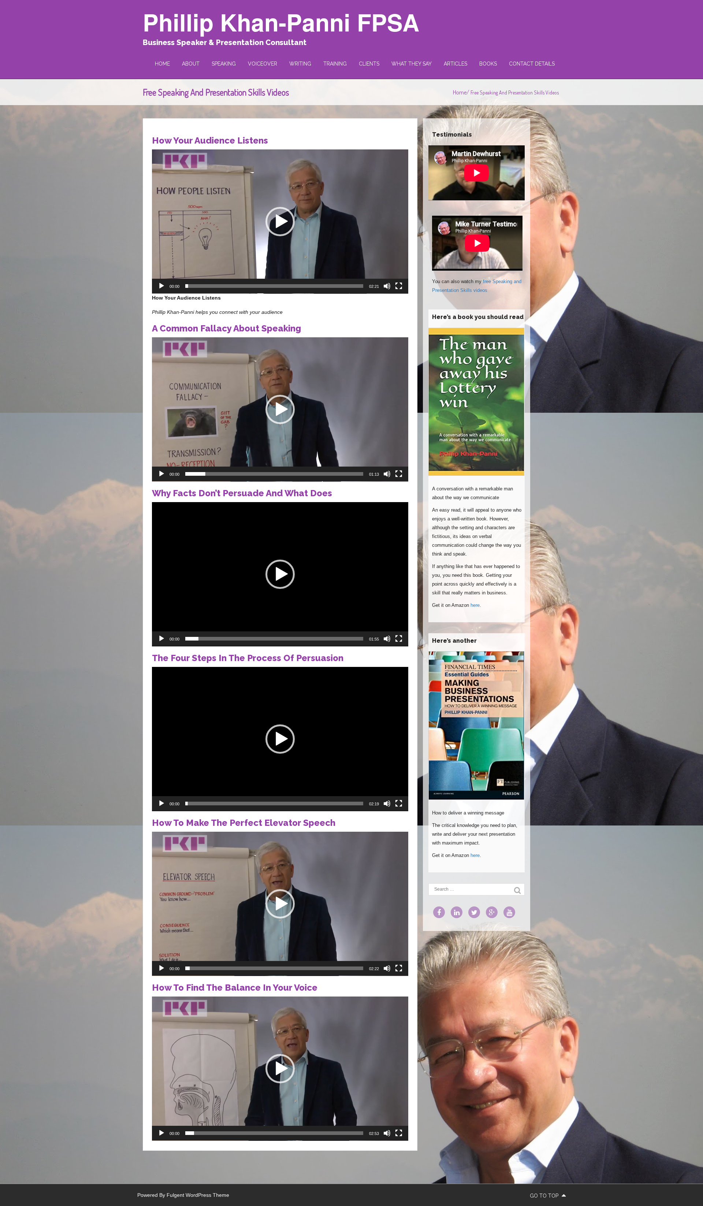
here (475, 605)
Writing (300, 64)
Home (162, 64)
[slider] (274, 286)
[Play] (161, 286)
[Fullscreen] (398, 286)
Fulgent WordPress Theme (198, 1195)
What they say (411, 64)
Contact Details (532, 64)
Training (335, 64)
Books (488, 64)
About (191, 64)
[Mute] (387, 286)
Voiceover (262, 64)
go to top (545, 1196)
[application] (280, 221)
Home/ (461, 92)
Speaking (224, 64)
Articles (455, 64)
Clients (369, 64)
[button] (280, 221)
